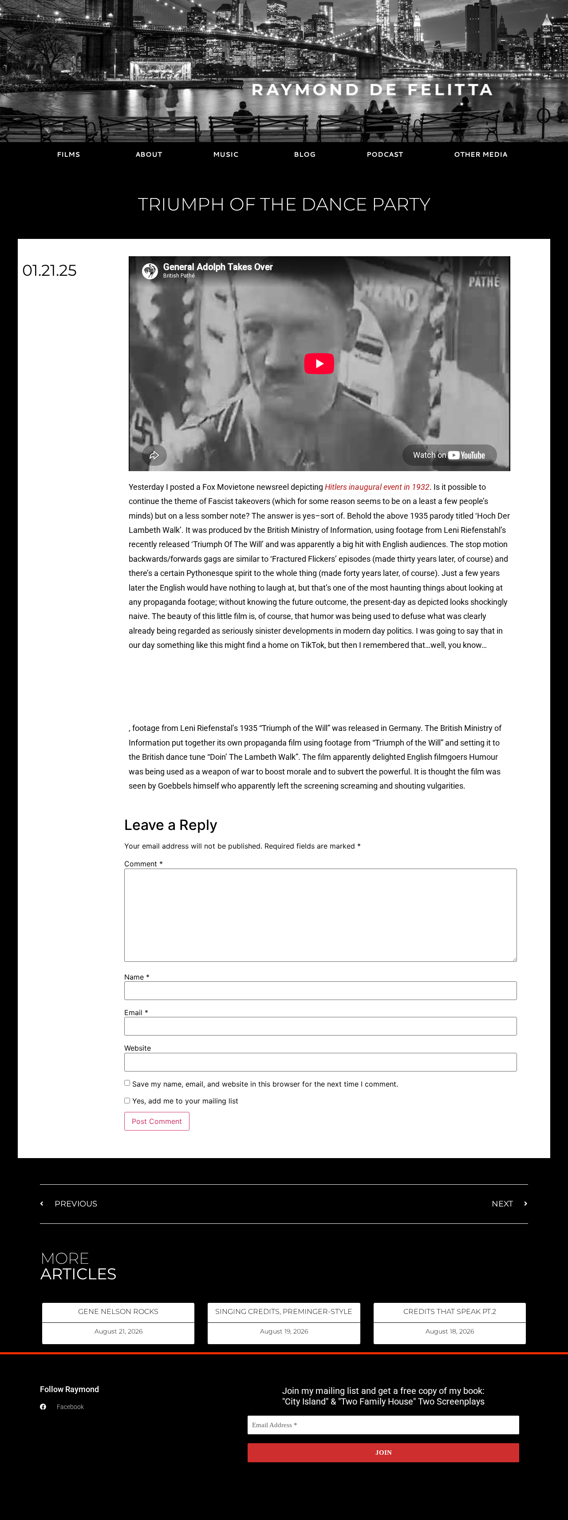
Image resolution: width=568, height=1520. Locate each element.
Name (137, 976)
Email (136, 1012)
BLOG (305, 154)
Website (137, 1048)
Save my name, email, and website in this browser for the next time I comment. (265, 1083)
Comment (143, 863)
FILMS (68, 154)
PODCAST (385, 154)
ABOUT (148, 154)
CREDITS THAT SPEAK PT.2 (449, 1311)
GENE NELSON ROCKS (118, 1311)
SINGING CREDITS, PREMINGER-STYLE (283, 1311)
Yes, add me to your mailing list (184, 1100)
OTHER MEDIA (480, 154)
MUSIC (225, 154)
